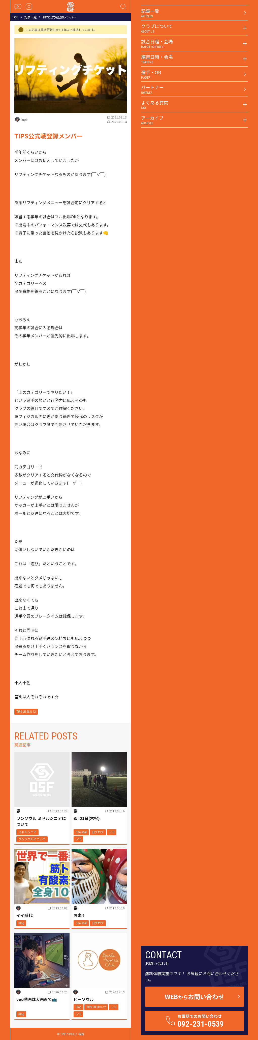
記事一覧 (30, 17)
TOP (15, 17)
